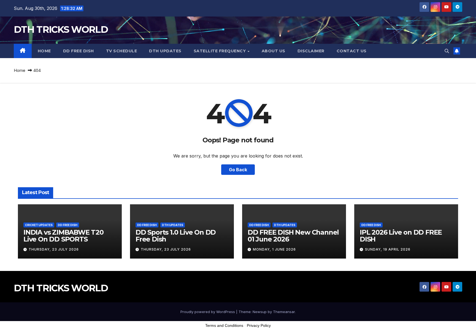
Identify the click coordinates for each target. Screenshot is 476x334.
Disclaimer (311, 50)
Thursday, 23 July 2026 (54, 249)
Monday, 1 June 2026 (274, 249)
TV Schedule (121, 50)
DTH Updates (165, 50)
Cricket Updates (39, 225)
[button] (447, 51)
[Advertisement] (238, 320)
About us (273, 50)
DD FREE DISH (78, 50)
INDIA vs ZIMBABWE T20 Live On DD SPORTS (63, 235)
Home (44, 50)
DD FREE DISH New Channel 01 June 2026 (293, 235)
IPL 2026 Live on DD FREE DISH (401, 235)
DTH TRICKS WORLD (61, 29)
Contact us (352, 50)
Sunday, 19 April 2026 (387, 249)
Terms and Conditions (224, 325)
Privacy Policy (259, 325)
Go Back (238, 169)
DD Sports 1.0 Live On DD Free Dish (176, 235)
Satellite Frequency (220, 50)
